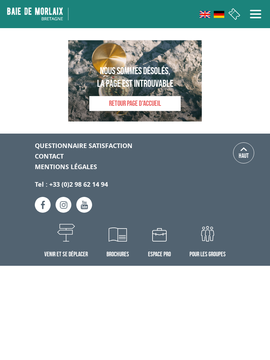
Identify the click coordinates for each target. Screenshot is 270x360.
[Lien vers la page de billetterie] (234, 14)
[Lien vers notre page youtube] (84, 205)
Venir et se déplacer (66, 254)
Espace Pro (159, 254)
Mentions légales (66, 166)
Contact (49, 156)
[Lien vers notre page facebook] (43, 205)
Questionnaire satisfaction (84, 145)
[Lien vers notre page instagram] (63, 205)
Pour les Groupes (207, 254)
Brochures (118, 254)
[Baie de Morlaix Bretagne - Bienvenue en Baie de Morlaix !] (38, 14)
